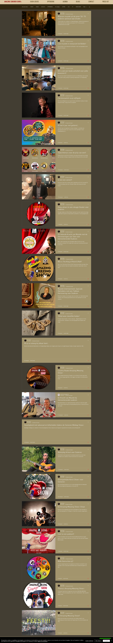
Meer (84, 6)
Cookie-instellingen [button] (89, 640)
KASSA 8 (43, 6)
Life (68, 6)
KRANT (31, 6)
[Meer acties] (88, 13)
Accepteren (106, 640)
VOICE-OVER (78, 6)
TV (72, 6)
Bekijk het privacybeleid (42, 641)
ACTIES (63, 6)
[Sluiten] (111, 641)
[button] (89, 7)
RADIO (37, 6)
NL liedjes (57, 6)
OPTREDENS (50, 6)
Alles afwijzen (98, 640)
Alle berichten (25, 6)
